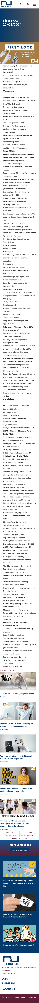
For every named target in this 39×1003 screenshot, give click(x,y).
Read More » (4, 697)
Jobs (5, 978)
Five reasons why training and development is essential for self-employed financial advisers (14, 823)
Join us (23, 29)
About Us (9, 989)
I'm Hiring (8, 983)
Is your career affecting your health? (18, 945)
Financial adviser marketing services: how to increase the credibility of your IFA (19, 883)
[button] (34, 4)
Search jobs (7, 29)
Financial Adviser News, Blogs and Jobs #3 (17, 694)
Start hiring (16, 29)
